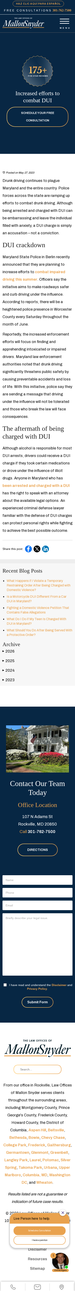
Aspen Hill (37, 1130)
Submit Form (37, 1002)
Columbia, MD (35, 1175)
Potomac (50, 1160)
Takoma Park (30, 1167)
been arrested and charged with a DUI (36, 486)
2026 (8, 651)
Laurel (35, 1160)
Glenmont (39, 1152)
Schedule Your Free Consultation (37, 116)
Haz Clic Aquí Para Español (38, 3)
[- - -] (64, 20)
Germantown (17, 1152)
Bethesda (18, 1137)
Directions (37, 850)
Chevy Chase (53, 1137)
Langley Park (16, 1160)
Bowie (34, 1137)
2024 (8, 670)
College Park (14, 1145)
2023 (8, 680)
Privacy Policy (37, 988)
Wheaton (44, 1182)
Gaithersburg (59, 1145)
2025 (8, 661)
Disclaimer (59, 985)
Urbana (50, 1167)
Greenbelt (59, 1152)
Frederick (36, 1145)
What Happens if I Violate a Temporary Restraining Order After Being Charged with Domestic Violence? (38, 585)
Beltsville (56, 1130)
